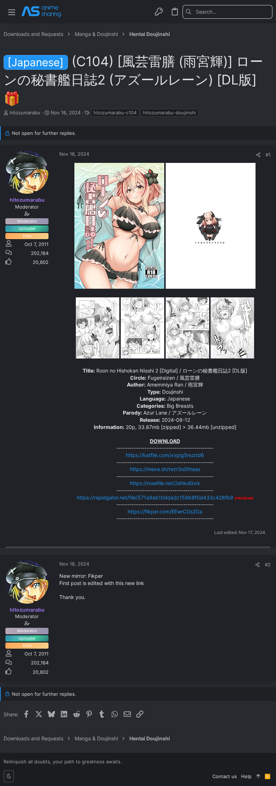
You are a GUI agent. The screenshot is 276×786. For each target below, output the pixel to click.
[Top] (258, 776)
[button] (12, 11)
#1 (268, 154)
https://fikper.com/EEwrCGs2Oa (165, 511)
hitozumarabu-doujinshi (169, 112)
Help (246, 776)
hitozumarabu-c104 (115, 112)
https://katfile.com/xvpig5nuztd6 (165, 455)
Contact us (224, 776)
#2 (268, 564)
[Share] (258, 154)
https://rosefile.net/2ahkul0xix (165, 483)
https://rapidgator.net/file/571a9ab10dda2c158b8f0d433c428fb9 (155, 497)
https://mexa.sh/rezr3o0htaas (165, 469)
